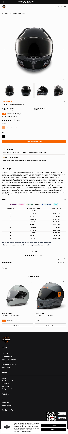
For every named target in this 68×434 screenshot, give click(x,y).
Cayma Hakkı (5, 383)
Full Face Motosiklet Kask (17, 13)
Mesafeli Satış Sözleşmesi (9, 364)
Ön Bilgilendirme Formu (8, 389)
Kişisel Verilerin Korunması (9, 359)
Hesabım (4, 400)
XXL (16, 127)
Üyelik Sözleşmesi (7, 362)
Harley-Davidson (7, 101)
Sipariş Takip (5, 402)
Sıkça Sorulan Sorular (8, 381)
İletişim (4, 378)
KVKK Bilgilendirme (7, 356)
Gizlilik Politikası (6, 367)
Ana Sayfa (5, 13)
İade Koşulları (5, 386)
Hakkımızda (5, 354)
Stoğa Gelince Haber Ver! (34, 141)
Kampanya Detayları (7, 405)
